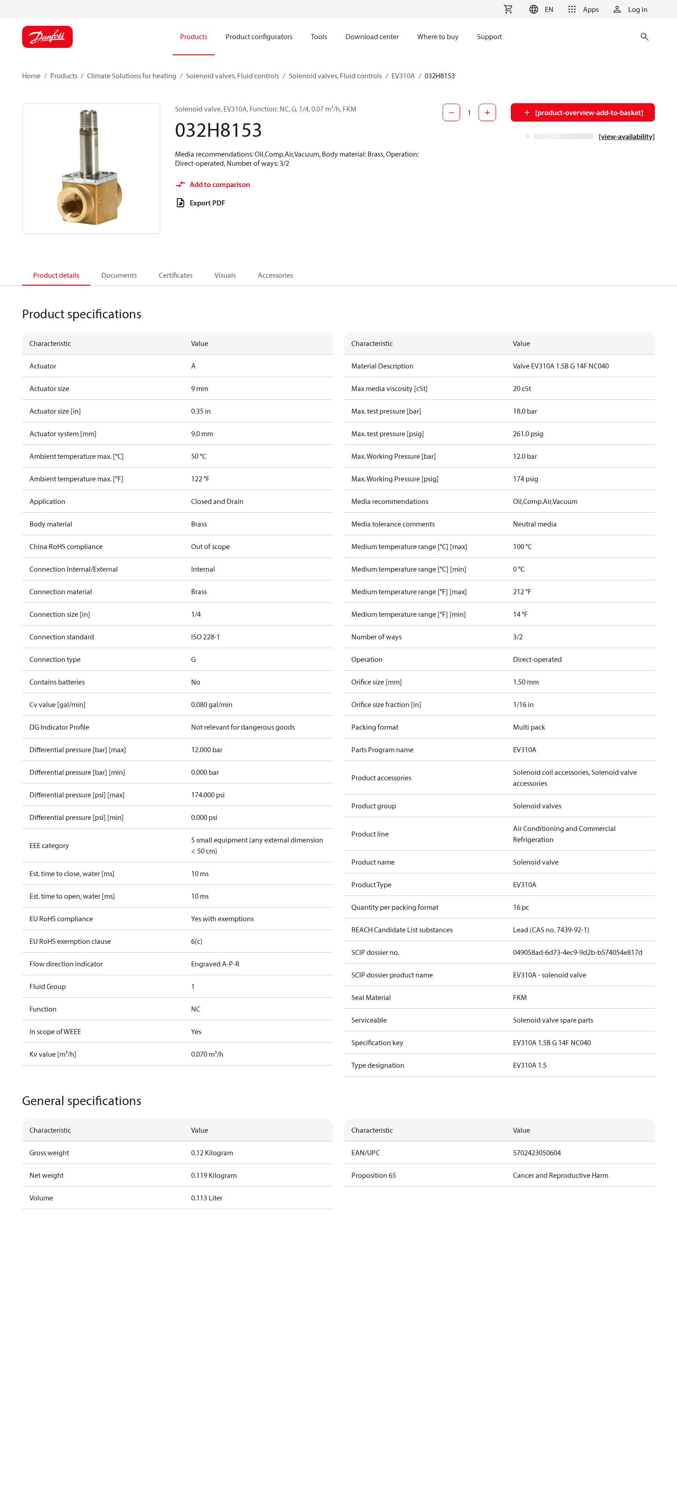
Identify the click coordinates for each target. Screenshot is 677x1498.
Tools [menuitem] (319, 36)
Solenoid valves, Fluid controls (232, 75)
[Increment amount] (487, 112)
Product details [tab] (56, 275)
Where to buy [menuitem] (438, 36)
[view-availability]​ (627, 136)
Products (63, 75)
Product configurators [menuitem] (259, 36)
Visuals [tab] (225, 275)
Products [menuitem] (193, 36)
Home (31, 75)
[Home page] (47, 37)
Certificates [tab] (176, 275)
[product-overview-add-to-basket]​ (589, 112)
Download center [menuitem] (372, 36)
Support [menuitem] (489, 36)
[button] (540, 9)
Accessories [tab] (275, 275)
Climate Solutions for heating (131, 75)
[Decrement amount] (451, 112)
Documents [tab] (119, 275)
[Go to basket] (508, 9)
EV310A (403, 75)
